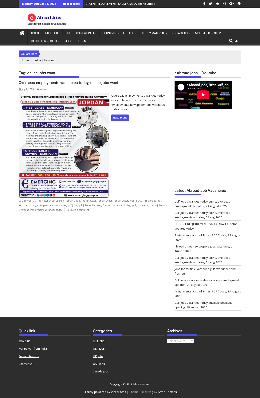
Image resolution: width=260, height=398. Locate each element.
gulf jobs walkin (140, 205)
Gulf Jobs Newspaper (81, 33)
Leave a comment (79, 209)
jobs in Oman (105, 200)
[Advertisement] (208, 150)
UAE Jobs (99, 364)
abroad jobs (155, 200)
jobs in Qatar (121, 200)
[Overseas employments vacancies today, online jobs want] (64, 95)
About (34, 33)
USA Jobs (99, 348)
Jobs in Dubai (73, 200)
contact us (179, 33)
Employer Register (207, 33)
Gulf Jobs (52, 33)
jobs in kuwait (89, 200)
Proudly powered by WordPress (104, 392)
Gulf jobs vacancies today (116, 205)
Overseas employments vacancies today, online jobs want (68, 82)
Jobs (68, 41)
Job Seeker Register (44, 41)
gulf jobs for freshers (90, 205)
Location (129, 33)
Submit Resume (29, 356)
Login (82, 41)
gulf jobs (72, 205)
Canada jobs (101, 371)
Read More (120, 117)
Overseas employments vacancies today (40, 209)
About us (24, 341)
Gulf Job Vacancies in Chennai (49, 200)
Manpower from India (33, 348)
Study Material (153, 33)
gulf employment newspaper (50, 205)
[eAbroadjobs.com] (22, 32)
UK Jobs (98, 356)
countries (109, 33)
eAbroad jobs (26, 205)
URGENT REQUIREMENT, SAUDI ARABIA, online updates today (126, 4)
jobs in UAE (136, 200)
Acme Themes (167, 392)
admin (43, 89)
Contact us (26, 364)
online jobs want (159, 205)
